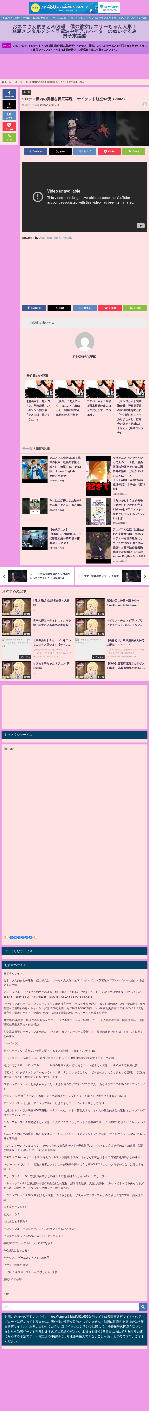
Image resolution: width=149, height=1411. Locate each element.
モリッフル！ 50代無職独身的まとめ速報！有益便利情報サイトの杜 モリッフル (55, 1176)
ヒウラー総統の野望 (15, 1265)
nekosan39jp (84, 356)
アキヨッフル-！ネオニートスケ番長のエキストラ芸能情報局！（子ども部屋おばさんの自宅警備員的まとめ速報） (73, 1157)
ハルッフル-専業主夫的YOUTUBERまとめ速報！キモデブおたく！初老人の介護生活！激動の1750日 (64, 1095)
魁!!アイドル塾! (12, 1279)
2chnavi (8, 748)
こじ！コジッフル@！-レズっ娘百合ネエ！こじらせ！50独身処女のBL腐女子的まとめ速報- (59, 1058)
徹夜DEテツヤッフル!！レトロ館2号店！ (28, 1243)
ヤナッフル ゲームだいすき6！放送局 (26, 1257)
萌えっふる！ (11, 1214)
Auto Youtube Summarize (56, 237)
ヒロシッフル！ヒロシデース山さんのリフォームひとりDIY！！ (42, 1228)
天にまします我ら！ (15, 1221)
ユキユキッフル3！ (15, 1206)
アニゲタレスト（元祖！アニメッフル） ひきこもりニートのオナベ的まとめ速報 (53, 1103)
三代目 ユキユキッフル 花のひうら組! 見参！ (31, 1272)
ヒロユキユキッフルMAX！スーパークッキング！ (33, 1236)
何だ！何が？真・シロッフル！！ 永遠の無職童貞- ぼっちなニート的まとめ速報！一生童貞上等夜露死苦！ (71, 1065)
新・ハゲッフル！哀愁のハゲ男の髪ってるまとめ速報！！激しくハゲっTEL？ (50, 1050)
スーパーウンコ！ (14, 1043)
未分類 (26, 92)
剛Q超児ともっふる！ (16, 1250)
